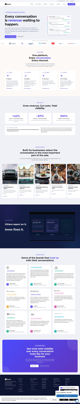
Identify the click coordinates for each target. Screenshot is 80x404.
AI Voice (20, 382)
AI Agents (20, 380)
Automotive (44, 380)
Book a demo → (71, 4)
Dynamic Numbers (34, 384)
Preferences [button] (14, 400)
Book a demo (20, 36)
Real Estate (44, 382)
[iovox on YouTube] (11, 388)
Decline (64, 399)
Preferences (54, 399)
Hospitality (44, 386)
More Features (33, 389)
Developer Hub (56, 384)
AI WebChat (21, 384)
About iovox (67, 380)
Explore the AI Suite (10, 36)
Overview (32, 380)
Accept (74, 399)
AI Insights (20, 389)
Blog (54, 382)
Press (66, 384)
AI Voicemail (21, 391)
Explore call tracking (44, 365)
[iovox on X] (5, 388)
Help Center (56, 386)
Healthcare (44, 384)
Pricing (64, 4)
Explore (5, 196)
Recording (32, 386)
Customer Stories (57, 380)
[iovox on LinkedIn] (10, 388)
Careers (66, 382)
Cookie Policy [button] (36, 399)
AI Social (20, 386)
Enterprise (44, 387)
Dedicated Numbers (34, 382)
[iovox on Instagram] (8, 388)
